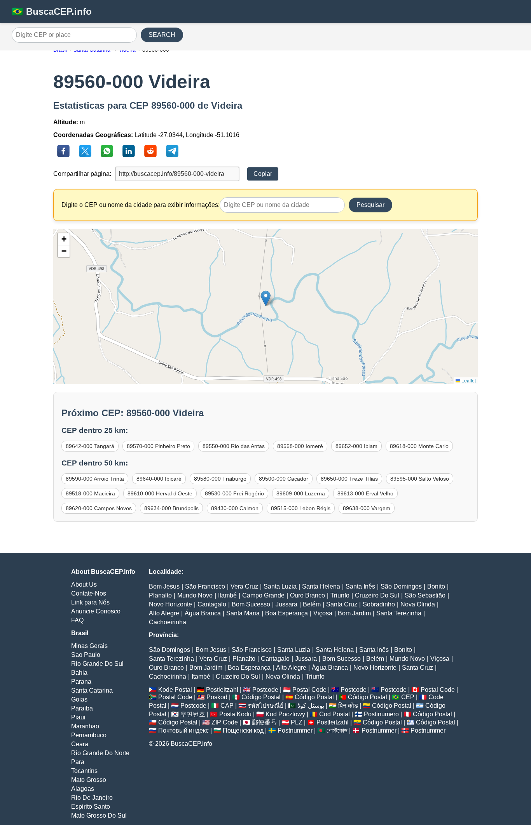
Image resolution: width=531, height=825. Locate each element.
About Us (84, 584)
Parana (81, 681)
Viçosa (322, 613)
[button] (266, 298)
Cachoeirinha (167, 622)
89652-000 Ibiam (356, 446)
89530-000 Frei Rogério (234, 493)
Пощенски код (243, 730)
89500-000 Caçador (283, 479)
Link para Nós (90, 602)
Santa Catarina (92, 690)
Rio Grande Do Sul (97, 663)
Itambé (227, 595)
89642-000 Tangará (90, 446)
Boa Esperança (286, 613)
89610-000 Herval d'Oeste (160, 493)
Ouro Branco (307, 595)
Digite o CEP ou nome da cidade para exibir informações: (140, 204)
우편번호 (192, 714)
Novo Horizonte (170, 604)
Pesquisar (370, 204)
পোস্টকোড (337, 730)
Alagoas (82, 788)
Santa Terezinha (398, 613)
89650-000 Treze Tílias (349, 479)
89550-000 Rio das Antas (234, 446)
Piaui (78, 717)
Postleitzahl (222, 689)
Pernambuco (89, 735)
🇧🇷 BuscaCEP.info (52, 11)
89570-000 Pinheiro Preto (158, 446)
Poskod (216, 697)
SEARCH (161, 34)
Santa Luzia (280, 586)
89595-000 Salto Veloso (419, 479)
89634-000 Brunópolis (171, 508)
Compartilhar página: (82, 173)
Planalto (160, 595)
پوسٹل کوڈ (310, 705)
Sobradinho (379, 604)
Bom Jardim (354, 613)
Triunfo (339, 595)
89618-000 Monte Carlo (419, 446)
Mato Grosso (88, 779)
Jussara (286, 604)
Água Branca (203, 613)
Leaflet (468, 380)
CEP (407, 697)
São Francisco (205, 586)
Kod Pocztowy (285, 714)
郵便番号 (264, 722)
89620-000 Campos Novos (99, 508)
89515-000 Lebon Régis (300, 508)
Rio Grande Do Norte (100, 753)
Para (77, 762)
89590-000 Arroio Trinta (95, 479)
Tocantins (84, 771)
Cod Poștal (334, 714)
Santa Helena (321, 586)
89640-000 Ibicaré (159, 479)
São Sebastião (425, 595)
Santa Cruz (341, 604)
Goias (79, 699)
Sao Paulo (85, 654)
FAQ (77, 620)
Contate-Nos (88, 593)
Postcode (265, 689)
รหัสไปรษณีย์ (265, 705)
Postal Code (309, 689)
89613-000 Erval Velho (365, 493)
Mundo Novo (195, 595)
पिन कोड (348, 705)
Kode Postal (175, 689)
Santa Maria (243, 613)
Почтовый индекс (183, 730)
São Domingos (401, 586)
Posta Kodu (235, 714)
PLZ (296, 722)
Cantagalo (211, 604)
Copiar (262, 173)
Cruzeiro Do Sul (377, 595)
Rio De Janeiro (92, 797)
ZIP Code (224, 722)
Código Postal (261, 697)
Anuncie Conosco (96, 611)
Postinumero (381, 714)
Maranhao (85, 726)
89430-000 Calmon (235, 508)
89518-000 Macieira (90, 493)
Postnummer (295, 730)
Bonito (436, 586)
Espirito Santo (90, 806)
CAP (227, 705)
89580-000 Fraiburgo (220, 479)
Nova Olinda (417, 604)
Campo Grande (263, 595)
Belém (312, 604)
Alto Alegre (164, 613)
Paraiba (82, 708)
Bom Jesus (164, 586)
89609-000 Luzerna (300, 493)
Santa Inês (360, 586)
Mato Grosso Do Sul (99, 815)
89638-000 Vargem (366, 508)
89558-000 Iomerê (300, 446)
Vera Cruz (244, 586)
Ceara (79, 744)
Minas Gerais (89, 646)
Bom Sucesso (251, 604)
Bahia (79, 672)
